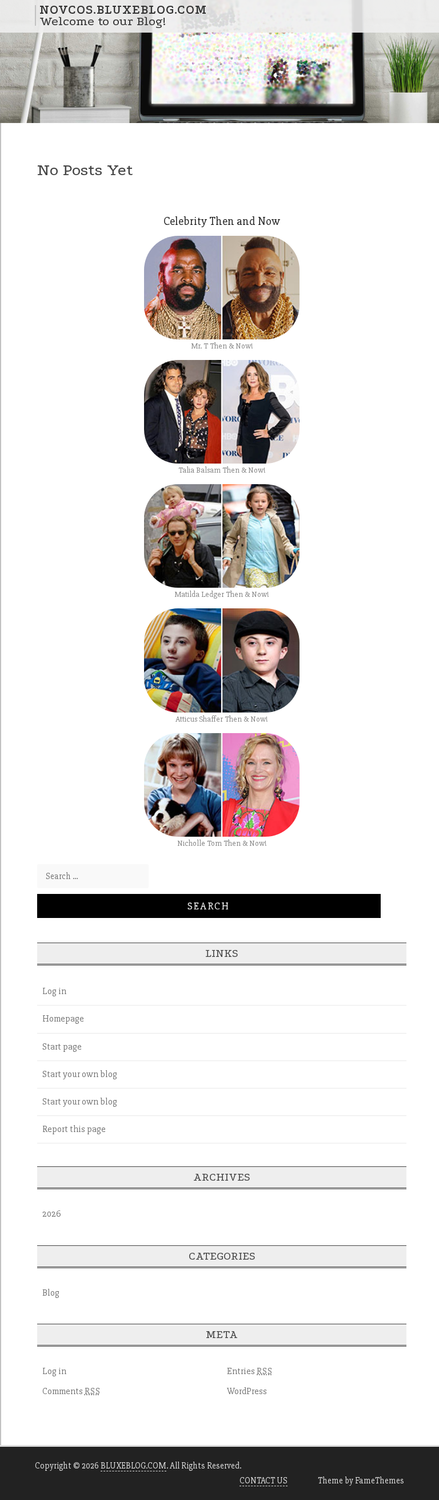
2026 (51, 1214)
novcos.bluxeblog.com (123, 9)
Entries (250, 1371)
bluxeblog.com (133, 1466)
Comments (71, 1391)
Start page (62, 1046)
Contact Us (264, 1480)
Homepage (63, 1018)
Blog (50, 1293)
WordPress (247, 1391)
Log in (54, 991)
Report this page (74, 1129)
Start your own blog (79, 1074)
